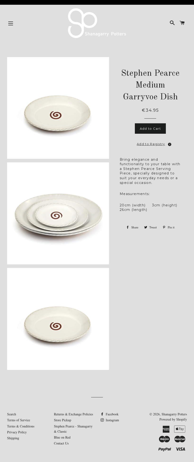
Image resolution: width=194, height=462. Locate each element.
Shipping (13, 438)
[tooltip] (169, 144)
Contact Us (61, 443)
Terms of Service (18, 420)
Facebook (112, 414)
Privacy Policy (17, 432)
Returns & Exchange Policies (73, 414)
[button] (150, 142)
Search (11, 414)
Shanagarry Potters (174, 414)
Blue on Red (62, 437)
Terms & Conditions (20, 426)
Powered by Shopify (173, 419)
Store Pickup (62, 420)
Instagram (112, 420)
